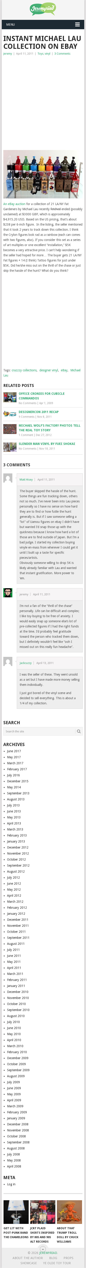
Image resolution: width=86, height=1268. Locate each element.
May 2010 (14, 1034)
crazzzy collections (24, 370)
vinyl (47, 53)
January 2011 (16, 986)
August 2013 (16, 799)
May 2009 (14, 1094)
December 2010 (17, 992)
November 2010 (18, 998)
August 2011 (16, 943)
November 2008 (18, 1130)
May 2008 (14, 1160)
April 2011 (14, 968)
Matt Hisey (26, 479)
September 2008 (18, 1142)
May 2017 (14, 757)
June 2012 (14, 883)
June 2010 (14, 1028)
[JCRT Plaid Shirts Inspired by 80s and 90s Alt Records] (42, 1212)
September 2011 (18, 937)
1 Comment (26, 435)
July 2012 (13, 877)
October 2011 (16, 931)
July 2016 (13, 775)
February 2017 (17, 769)
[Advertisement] (43, 101)
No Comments (27, 403)
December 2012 (17, 847)
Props (68, 1258)
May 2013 (14, 817)
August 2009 (16, 1076)
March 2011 (15, 974)
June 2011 (14, 956)
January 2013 (16, 841)
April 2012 (14, 895)
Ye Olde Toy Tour (57, 1263)
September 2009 (18, 1070)
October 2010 (16, 1004)
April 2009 (14, 1100)
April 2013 (14, 823)
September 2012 (18, 865)
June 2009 (14, 1088)
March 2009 (15, 1106)
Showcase (29, 1263)
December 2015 (17, 781)
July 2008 (13, 1154)
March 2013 (15, 829)
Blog (53, 1258)
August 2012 (16, 871)
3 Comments (62, 53)
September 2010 (18, 1010)
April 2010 (14, 1040)
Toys (40, 53)
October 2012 (16, 859)
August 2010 (16, 1016)
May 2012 (14, 889)
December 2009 (17, 1058)
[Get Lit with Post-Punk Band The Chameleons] (16, 1212)
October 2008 (16, 1136)
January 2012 (16, 913)
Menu (10, 24)
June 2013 (14, 811)
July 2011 (13, 950)
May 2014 (14, 787)
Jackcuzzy (26, 663)
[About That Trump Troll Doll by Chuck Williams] (69, 1212)
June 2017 (14, 751)
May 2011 (14, 962)
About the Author (28, 1258)
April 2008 (14, 1166)
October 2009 (16, 1064)
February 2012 (17, 907)
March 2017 (15, 763)
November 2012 (18, 853)
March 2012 (15, 901)
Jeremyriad (48, 1253)
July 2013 (13, 805)
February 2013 (17, 835)
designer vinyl (48, 370)
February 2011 (17, 980)
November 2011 (18, 925)
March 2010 (15, 1046)
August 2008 (16, 1148)
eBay (64, 370)
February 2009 (17, 1112)
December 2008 (17, 1124)
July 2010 (13, 1022)
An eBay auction (14, 204)
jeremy (7, 53)
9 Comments (26, 416)
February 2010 (17, 1052)
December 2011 (17, 919)
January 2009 (16, 1118)
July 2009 (13, 1082)
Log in (11, 1184)
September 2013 (18, 793)
